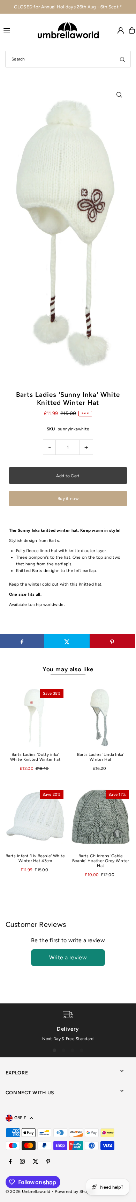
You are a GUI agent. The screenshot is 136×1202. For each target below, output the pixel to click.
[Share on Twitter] (67, 641)
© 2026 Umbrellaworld (28, 1191)
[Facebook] (10, 1162)
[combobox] (68, 59)
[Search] (122, 59)
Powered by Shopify (74, 1191)
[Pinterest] (48, 1162)
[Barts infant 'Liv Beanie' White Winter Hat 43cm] (35, 818)
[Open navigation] (17, 30)
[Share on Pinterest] (112, 641)
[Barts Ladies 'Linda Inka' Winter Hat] (100, 717)
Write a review (68, 957)
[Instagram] (22, 1162)
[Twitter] (35, 1162)
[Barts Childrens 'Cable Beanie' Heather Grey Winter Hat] (100, 818)
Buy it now (68, 498)
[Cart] (132, 30)
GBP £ (20, 1117)
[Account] (121, 30)
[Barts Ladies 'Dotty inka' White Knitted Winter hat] (35, 717)
